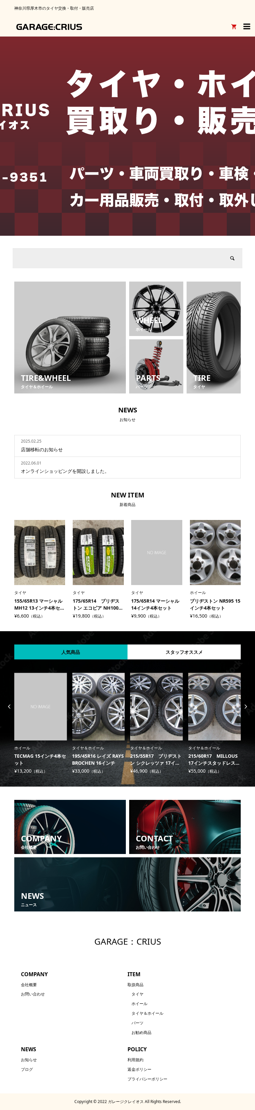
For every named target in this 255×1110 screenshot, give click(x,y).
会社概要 (29, 984)
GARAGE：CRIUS (127, 941)
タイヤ (137, 994)
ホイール (139, 1003)
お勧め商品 (141, 1032)
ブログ (27, 1069)
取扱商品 (135, 984)
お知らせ (29, 1060)
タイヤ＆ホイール (147, 1013)
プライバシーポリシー (147, 1079)
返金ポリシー (139, 1069)
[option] (127, 136)
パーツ (137, 1023)
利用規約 (135, 1060)
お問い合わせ (33, 994)
